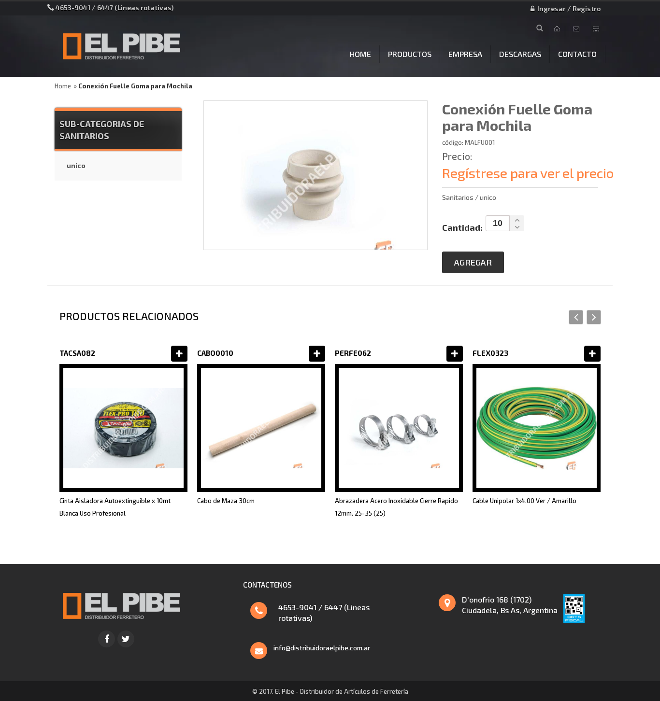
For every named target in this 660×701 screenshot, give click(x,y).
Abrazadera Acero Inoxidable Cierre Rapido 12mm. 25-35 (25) (396, 507)
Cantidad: (462, 227)
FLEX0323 (490, 353)
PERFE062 (353, 353)
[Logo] (121, 604)
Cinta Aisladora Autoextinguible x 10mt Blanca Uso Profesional (115, 507)
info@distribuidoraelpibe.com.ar (321, 648)
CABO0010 (215, 353)
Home (63, 86)
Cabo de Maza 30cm (226, 501)
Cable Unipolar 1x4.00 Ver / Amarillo (524, 501)
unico (76, 165)
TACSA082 (77, 353)
